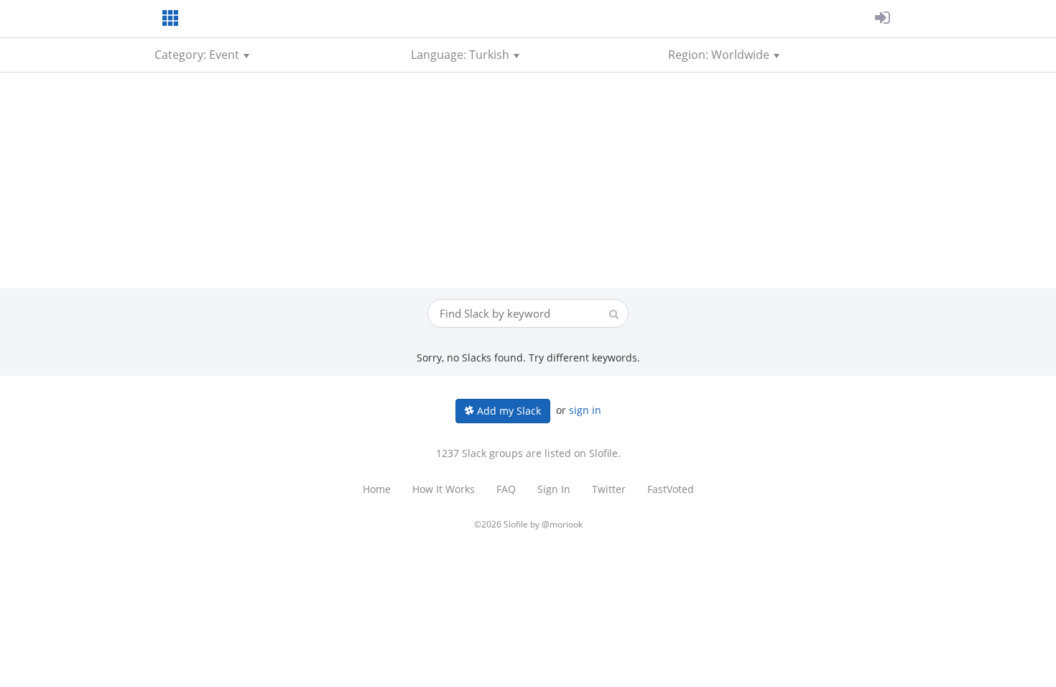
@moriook (562, 524)
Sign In (553, 489)
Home (377, 489)
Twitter (609, 489)
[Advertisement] (528, 180)
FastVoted (670, 489)
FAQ (506, 489)
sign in (585, 410)
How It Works (443, 489)
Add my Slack (507, 411)
